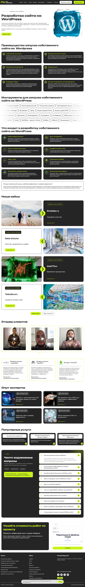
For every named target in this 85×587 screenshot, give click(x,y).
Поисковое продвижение (7, 565)
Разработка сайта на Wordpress (8, 563)
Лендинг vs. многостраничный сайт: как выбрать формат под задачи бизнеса (27, 399)
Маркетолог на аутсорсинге (7, 574)
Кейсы (30, 2)
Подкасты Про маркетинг (35, 569)
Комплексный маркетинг (6, 559)
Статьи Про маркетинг (34, 567)
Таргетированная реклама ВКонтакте (9, 567)
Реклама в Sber (4, 569)
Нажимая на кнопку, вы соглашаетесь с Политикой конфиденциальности (67, 544)
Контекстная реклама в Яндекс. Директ (10, 561)
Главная (21, 2)
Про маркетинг (41, 2)
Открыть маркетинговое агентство (36, 574)
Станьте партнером (33, 572)
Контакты (56, 2)
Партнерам (49, 2)
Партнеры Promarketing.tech (35, 578)
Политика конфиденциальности (77, 584)
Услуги (25, 2)
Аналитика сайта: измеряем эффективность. (25, 416)
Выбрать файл (68, 540)
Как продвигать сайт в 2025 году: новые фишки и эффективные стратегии (68, 399)
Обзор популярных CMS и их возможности (67, 416)
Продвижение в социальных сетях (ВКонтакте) (11, 572)
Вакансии (35, 2)
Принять (60, 581)
